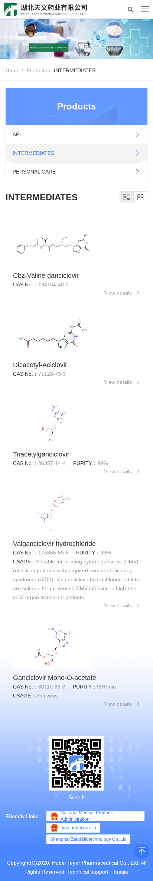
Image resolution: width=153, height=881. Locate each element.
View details (118, 293)
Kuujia (121, 872)
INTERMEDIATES (33, 153)
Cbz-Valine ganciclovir (46, 275)
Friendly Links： (24, 816)
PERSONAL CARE (34, 172)
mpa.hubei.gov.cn (78, 827)
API (17, 134)
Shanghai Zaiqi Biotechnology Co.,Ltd (88, 839)
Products (36, 70)
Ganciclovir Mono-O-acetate (54, 677)
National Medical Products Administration (87, 816)
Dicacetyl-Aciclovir (40, 365)
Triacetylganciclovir (41, 454)
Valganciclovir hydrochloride (54, 543)
